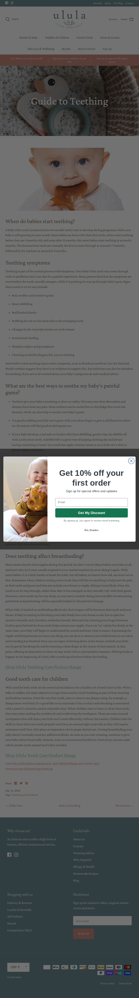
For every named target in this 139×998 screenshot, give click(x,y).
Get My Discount (91, 513)
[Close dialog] (131, 461)
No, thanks (91, 530)
